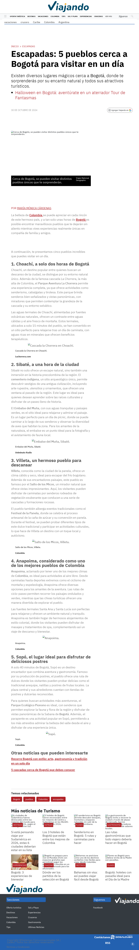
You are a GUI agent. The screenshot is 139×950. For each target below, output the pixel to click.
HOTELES (49, 825)
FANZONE (49, 865)
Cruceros (98, 16)
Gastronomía (34, 922)
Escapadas (28, 46)
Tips (63, 16)
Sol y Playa (73, 16)
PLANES (79, 825)
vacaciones (10, 22)
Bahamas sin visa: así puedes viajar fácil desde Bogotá (86, 875)
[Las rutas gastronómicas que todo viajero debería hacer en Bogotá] (119, 822)
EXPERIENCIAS (19, 865)
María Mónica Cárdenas (34, 208)
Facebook (98, 907)
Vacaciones (43, 16)
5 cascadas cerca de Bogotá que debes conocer (43, 770)
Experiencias (86, 16)
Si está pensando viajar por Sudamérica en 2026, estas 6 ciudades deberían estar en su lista (23, 841)
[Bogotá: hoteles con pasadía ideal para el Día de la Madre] (119, 862)
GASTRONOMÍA (114, 825)
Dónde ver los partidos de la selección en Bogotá (55, 875)
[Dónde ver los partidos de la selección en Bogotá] (56, 862)
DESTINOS (17, 825)
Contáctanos (102, 937)
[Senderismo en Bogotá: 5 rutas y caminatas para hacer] (87, 822)
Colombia (55, 16)
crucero (25, 22)
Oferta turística (17, 16)
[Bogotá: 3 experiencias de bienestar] (24, 862)
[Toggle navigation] (4, 16)
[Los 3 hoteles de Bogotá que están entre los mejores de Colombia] (56, 822)
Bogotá (81, 219)
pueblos (29, 799)
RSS (107, 943)
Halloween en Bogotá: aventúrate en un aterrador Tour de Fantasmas (70, 95)
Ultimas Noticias (36, 927)
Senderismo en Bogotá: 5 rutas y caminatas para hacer (85, 837)
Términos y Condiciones (18, 947)
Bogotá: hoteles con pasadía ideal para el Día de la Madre (118, 875)
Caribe (36, 22)
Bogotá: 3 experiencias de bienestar (21, 875)
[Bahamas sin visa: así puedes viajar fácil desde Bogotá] (87, 862)
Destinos (31, 16)
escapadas (58, 799)
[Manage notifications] (132, 944)
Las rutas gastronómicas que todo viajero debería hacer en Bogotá (118, 837)
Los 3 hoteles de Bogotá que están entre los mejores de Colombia (56, 837)
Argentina (64, 22)
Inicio (15, 46)
